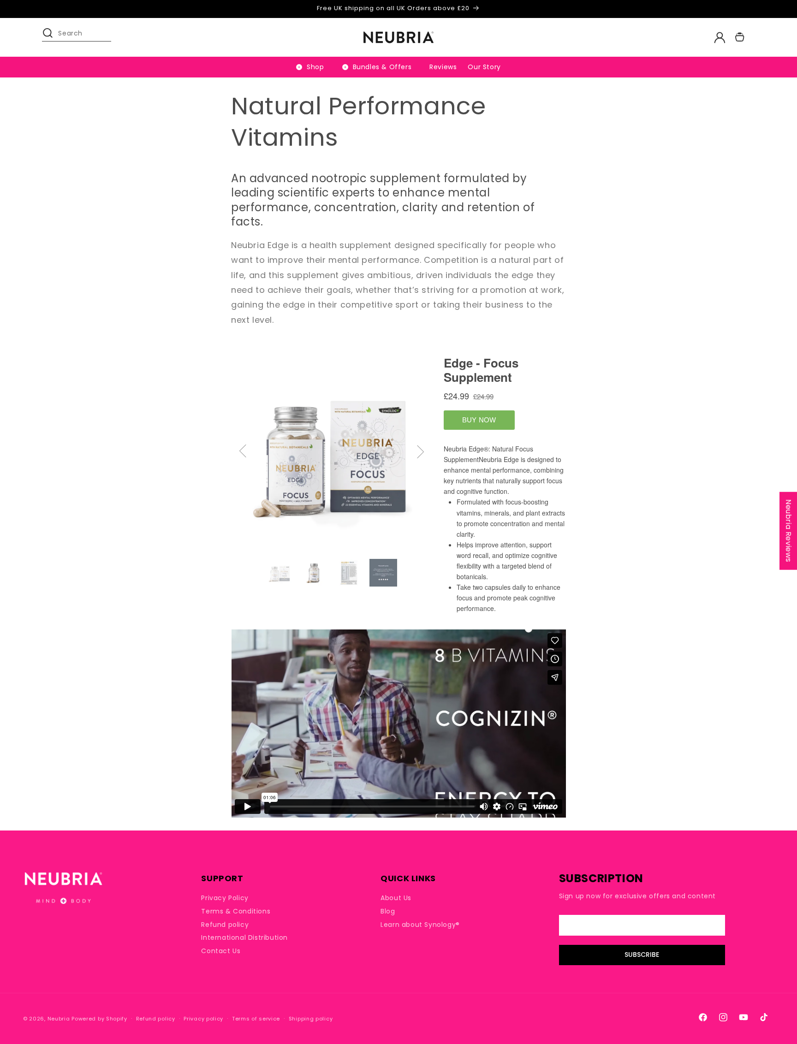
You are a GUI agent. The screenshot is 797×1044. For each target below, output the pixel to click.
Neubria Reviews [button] (788, 531)
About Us (396, 898)
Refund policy (225, 924)
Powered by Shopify (99, 1018)
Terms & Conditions (235, 911)
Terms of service (256, 1018)
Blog (388, 911)
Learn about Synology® (420, 924)
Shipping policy (311, 1018)
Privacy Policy (224, 898)
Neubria (59, 1018)
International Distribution (244, 937)
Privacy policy (203, 1018)
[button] (52, 37)
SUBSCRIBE (642, 955)
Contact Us (220, 950)
